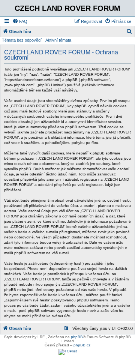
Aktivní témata (58, 40)
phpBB (77, 337)
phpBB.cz (82, 345)
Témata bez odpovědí (22, 40)
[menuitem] (19, 21)
